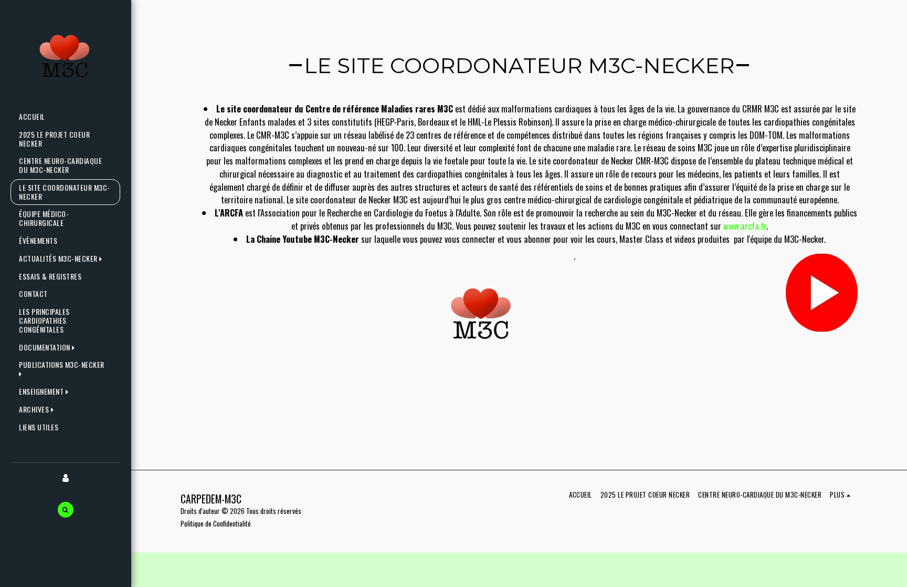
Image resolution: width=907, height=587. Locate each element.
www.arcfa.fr (744, 225)
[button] (62, 258)
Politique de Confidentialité (216, 523)
